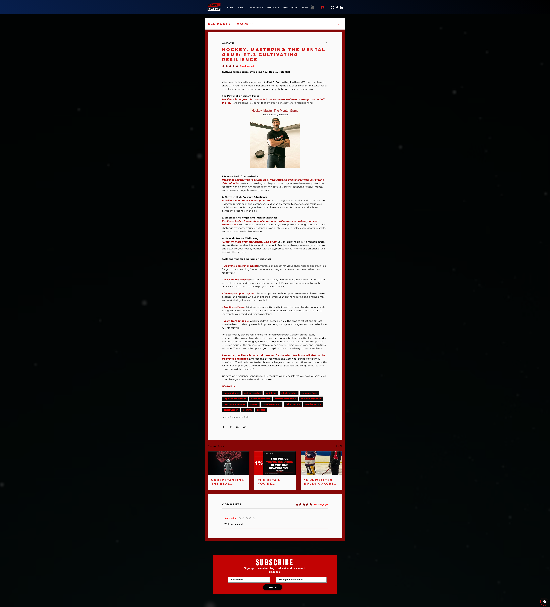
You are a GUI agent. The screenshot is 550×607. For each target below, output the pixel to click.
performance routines (234, 404)
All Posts (219, 24)
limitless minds (292, 404)
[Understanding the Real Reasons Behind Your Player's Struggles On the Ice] (228, 463)
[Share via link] (244, 427)
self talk (261, 410)
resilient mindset (252, 393)
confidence (271, 393)
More (243, 24)
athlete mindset (289, 393)
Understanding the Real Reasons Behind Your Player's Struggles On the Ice (228, 481)
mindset (254, 404)
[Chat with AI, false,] (545, 602)
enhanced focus (309, 393)
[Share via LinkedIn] (237, 427)
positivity (247, 410)
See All (339, 446)
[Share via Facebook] (223, 427)
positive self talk (313, 404)
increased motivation (285, 399)
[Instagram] (332, 7)
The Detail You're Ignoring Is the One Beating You (274, 481)
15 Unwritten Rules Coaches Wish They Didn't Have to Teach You (320, 481)
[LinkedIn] (341, 7)
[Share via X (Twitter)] (230, 427)
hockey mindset (231, 393)
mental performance (260, 399)
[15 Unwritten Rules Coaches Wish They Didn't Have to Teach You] (321, 463)
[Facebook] (337, 7)
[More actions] (326, 43)
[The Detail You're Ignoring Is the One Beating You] (275, 463)
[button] (256, 7)
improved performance (235, 399)
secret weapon (231, 410)
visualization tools (272, 404)
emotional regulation (311, 399)
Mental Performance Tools (236, 417)
